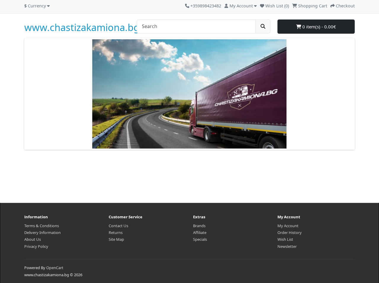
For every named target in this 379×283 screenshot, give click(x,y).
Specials (200, 239)
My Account (287, 225)
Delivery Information (42, 232)
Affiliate (199, 232)
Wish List (285, 239)
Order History (289, 232)
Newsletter (287, 246)
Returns (116, 232)
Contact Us (118, 225)
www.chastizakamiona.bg (81, 27)
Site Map (116, 239)
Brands (199, 225)
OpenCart (54, 267)
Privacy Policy (36, 246)
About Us (32, 239)
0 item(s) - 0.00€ (318, 27)
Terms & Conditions (41, 225)
